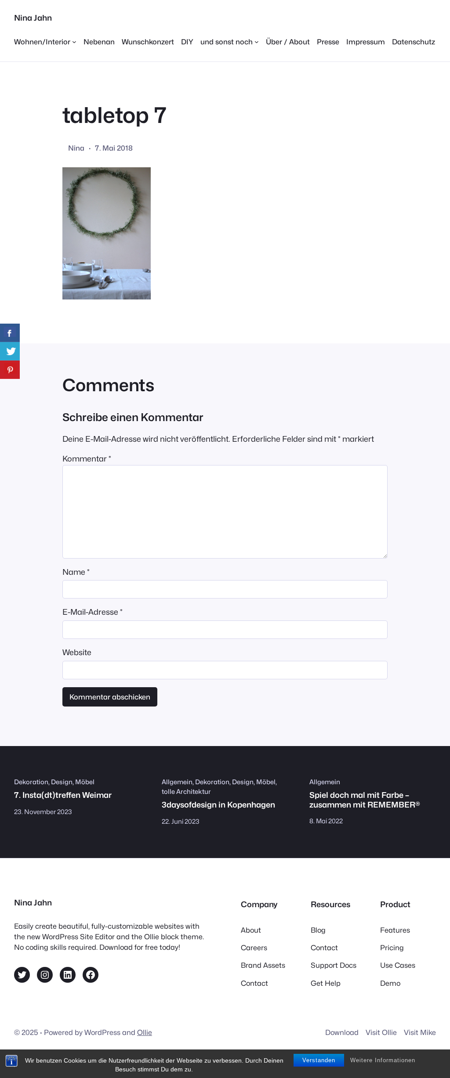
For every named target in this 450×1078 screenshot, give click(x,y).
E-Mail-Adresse (92, 612)
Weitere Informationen (382, 1060)
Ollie (144, 1032)
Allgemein (177, 782)
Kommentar (86, 458)
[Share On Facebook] (10, 333)
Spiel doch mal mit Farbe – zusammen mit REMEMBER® (364, 799)
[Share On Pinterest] (10, 370)
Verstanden (318, 1060)
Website (76, 652)
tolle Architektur (186, 791)
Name (76, 572)
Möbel (84, 782)
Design (62, 782)
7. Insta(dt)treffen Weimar (63, 795)
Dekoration (31, 782)
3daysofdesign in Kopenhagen (218, 804)
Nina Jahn (33, 17)
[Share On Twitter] (10, 351)
